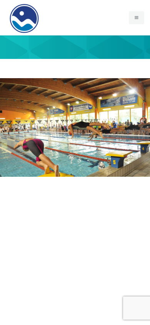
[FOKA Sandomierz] (24, 9)
